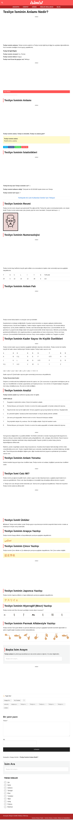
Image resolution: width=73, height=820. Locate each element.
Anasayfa (6, 757)
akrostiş (6, 704)
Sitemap (25, 815)
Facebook (11, 147)
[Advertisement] (36, 30)
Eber (9, 793)
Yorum (5, 720)
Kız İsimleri (17, 700)
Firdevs (9, 804)
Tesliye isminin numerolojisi (62, 704)
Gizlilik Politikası (18, 815)
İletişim (11, 815)
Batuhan (10, 807)
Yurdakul (10, 796)
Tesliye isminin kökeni (52, 704)
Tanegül (10, 790)
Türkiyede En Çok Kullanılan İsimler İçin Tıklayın (36, 198)
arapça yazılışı (15, 704)
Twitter (5, 147)
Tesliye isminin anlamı (34, 704)
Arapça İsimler (8, 700)
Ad (4, 739)
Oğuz (9, 798)
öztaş (9, 801)
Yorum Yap (24, 147)
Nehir (9, 785)
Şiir (8, 782)
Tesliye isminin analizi (24, 704)
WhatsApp (17, 147)
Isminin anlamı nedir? (36, 2)
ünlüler (6, 708)
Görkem (9, 788)
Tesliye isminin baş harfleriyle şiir (43, 704)
